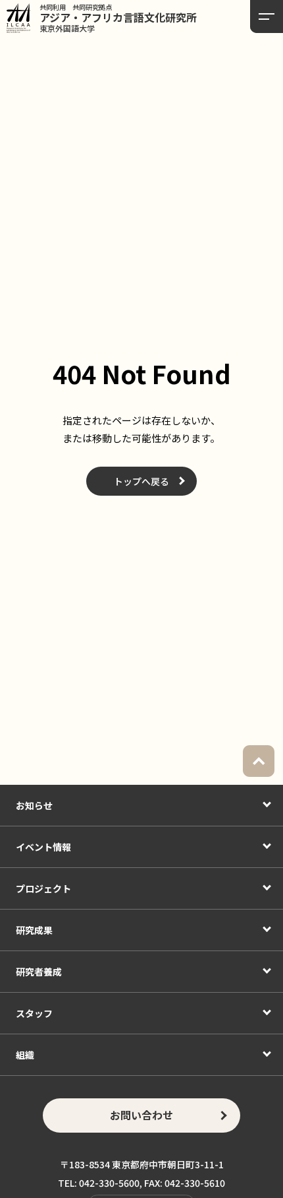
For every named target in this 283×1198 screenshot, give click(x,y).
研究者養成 (39, 971)
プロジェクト (43, 888)
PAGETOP (258, 761)
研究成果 (34, 930)
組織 (25, 1054)
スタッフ (34, 1013)
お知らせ (34, 805)
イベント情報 (43, 846)
